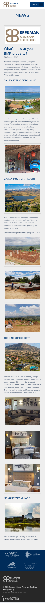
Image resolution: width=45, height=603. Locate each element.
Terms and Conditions (30, 587)
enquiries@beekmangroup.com (14, 592)
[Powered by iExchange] (11, 600)
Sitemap (11, 589)
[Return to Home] (11, 579)
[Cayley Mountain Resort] (30, 565)
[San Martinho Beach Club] (12, 555)
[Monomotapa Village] (12, 565)
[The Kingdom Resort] (32, 555)
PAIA (5, 589)
